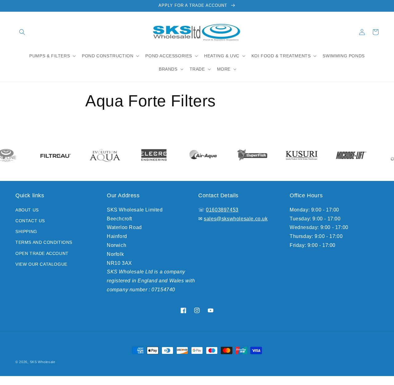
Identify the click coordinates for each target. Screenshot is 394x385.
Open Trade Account (42, 253)
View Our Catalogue (41, 264)
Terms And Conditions (43, 242)
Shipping (26, 231)
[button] (22, 32)
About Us (27, 209)
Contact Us (30, 220)
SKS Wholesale (42, 362)
